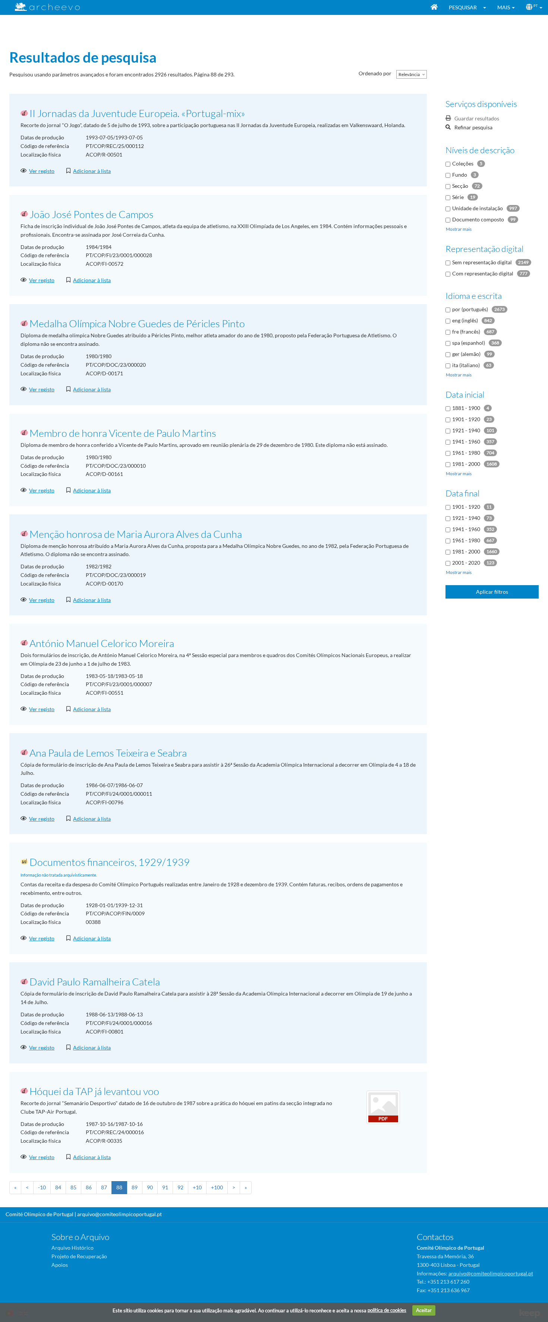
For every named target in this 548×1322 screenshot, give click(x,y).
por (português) (470, 309)
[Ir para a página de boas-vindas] (434, 7)
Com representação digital (482, 273)
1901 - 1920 (466, 419)
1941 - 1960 (466, 441)
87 (104, 1187)
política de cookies (387, 1310)
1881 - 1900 (466, 408)
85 (73, 1187)
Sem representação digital (482, 262)
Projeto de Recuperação (79, 1256)
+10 (197, 1187)
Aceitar (424, 1310)
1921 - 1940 (466, 430)
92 (180, 1187)
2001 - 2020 (466, 562)
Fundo (459, 174)
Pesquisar (463, 7)
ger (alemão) (466, 354)
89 (135, 1187)
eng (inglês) (465, 320)
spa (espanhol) (468, 343)
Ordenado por (375, 73)
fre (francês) (466, 331)
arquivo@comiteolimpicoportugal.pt (119, 1214)
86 (89, 1187)
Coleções (462, 163)
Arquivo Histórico (72, 1247)
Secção (460, 186)
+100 (217, 1187)
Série (458, 197)
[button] (487, 7)
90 (150, 1187)
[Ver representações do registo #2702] (383, 1106)
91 (165, 1187)
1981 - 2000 (466, 464)
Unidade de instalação (477, 208)
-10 (42, 1187)
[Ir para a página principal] (43, 7)
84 (58, 1187)
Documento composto (478, 219)
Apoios (59, 1265)
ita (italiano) (466, 365)
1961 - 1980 (466, 452)
